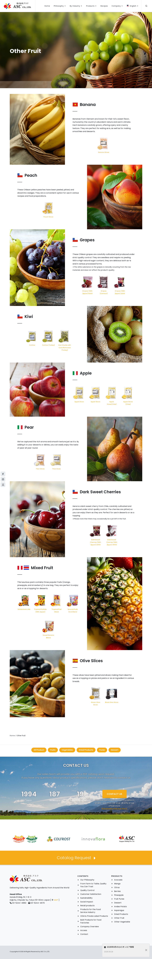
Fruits (52, 750)
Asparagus (119, 910)
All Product (39, 750)
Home (12, 735)
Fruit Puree (119, 899)
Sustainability (86, 898)
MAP (56, 900)
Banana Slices (103, 152)
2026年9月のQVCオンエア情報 (120, 947)
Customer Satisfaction (90, 894)
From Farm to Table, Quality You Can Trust (93, 885)
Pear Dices (56, 469)
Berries (117, 891)
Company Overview (89, 926)
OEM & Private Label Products (94, 916)
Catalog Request (74, 858)
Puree (102, 750)
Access (83, 930)
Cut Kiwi (32, 345)
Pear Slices (40, 469)
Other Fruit (119, 918)
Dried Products (86, 750)
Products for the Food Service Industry (90, 911)
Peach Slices (48, 217)
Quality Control (87, 890)
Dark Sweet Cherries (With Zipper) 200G (95, 542)
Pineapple (119, 895)
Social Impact (86, 901)
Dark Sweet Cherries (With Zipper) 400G (111, 542)
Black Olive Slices (111, 702)
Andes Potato (120, 906)
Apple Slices (95, 402)
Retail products (87, 905)
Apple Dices (79, 402)
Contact (84, 934)
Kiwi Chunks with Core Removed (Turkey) (64, 347)
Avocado (118, 879)
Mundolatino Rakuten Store (114, 808)
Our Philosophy (87, 879)
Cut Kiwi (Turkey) (48, 345)
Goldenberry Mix (24, 609)
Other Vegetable (122, 921)
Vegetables (67, 750)
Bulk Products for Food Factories (90, 921)
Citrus (117, 887)
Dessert (114, 750)
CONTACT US (114, 794)
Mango (117, 883)
